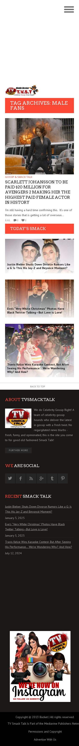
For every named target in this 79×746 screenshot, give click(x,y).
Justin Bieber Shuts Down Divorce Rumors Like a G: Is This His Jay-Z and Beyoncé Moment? (38, 509)
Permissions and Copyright (45, 731)
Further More (18, 450)
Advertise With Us (45, 739)
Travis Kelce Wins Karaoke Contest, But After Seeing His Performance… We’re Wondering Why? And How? (38, 544)
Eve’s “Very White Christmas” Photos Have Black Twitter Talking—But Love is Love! (35, 526)
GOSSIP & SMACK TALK (18, 177)
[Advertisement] (39, 41)
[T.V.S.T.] (22, 90)
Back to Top (37, 386)
